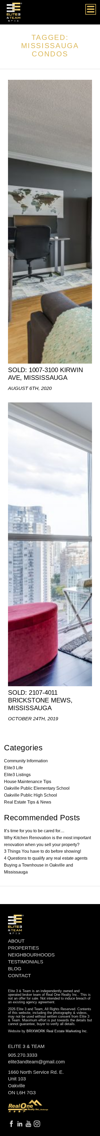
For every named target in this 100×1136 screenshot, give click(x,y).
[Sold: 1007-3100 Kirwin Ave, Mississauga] (50, 222)
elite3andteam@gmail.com (36, 1061)
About (16, 941)
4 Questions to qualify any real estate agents (45, 858)
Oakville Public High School (30, 795)
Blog (14, 968)
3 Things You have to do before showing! (42, 851)
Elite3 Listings (17, 774)
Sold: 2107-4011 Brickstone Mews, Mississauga (40, 700)
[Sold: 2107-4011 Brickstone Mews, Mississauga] (50, 544)
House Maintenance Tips (27, 781)
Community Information (26, 761)
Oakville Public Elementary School (37, 788)
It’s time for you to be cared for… (34, 831)
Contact (19, 975)
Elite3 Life (13, 767)
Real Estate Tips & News (27, 802)
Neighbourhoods (31, 955)
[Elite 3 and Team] (14, 12)
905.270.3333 (22, 1055)
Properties (23, 948)
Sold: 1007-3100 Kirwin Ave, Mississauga (45, 373)
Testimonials (25, 961)
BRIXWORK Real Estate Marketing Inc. (57, 1031)
